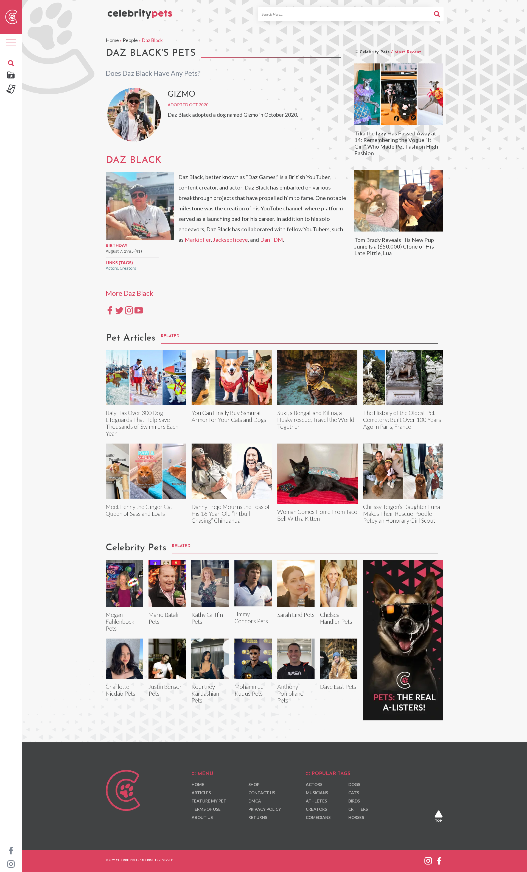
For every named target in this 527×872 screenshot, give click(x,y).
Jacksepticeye (230, 239)
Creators (128, 268)
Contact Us (261, 792)
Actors (112, 268)
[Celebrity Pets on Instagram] (10, 863)
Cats (353, 792)
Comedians (318, 817)
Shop (253, 784)
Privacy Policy (264, 809)
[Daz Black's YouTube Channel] (138, 310)
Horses (356, 817)
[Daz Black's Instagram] (129, 310)
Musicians (317, 792)
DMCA (254, 800)
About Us (202, 817)
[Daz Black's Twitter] (119, 310)
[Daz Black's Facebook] (110, 310)
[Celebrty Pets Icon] (11, 16)
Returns (257, 817)
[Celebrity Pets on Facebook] (10, 850)
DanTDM (271, 239)
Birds (354, 800)
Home (112, 40)
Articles (201, 792)
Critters (358, 809)
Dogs (354, 784)
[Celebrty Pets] (140, 12)
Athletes (316, 800)
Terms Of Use (206, 809)
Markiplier (198, 239)
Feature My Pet (209, 800)
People (130, 40)
